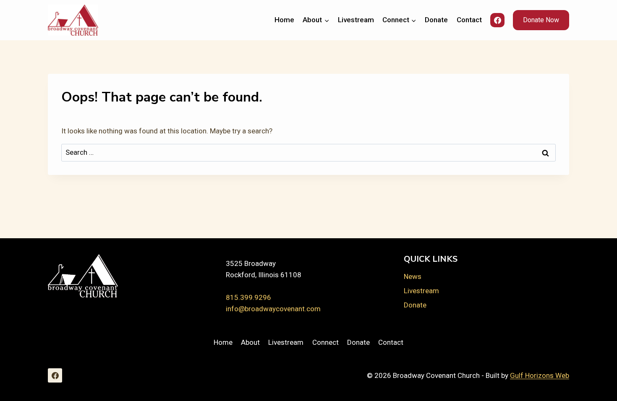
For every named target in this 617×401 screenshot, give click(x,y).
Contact (469, 20)
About (250, 342)
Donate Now (541, 20)
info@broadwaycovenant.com (273, 309)
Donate (436, 20)
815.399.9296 (248, 297)
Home (284, 20)
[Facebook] (497, 20)
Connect (325, 342)
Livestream (356, 20)
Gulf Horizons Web (539, 375)
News (412, 276)
